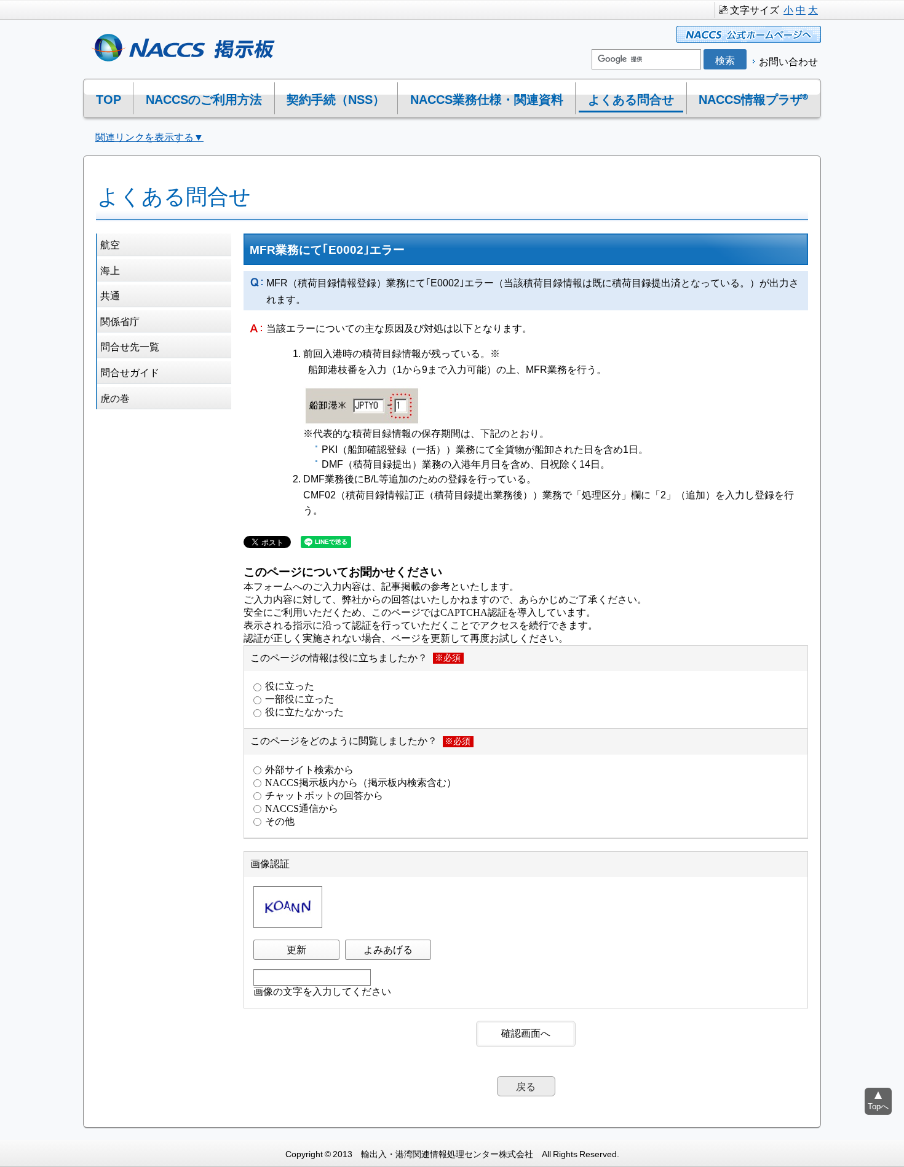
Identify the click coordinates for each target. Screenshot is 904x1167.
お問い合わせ (788, 60)
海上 (110, 269)
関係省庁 (120, 320)
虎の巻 (115, 397)
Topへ (878, 1106)
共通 (110, 295)
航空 (110, 244)
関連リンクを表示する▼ (149, 136)
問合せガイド (129, 371)
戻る (526, 1086)
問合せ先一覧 (129, 346)
